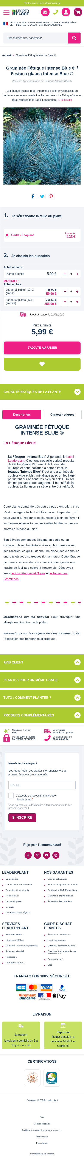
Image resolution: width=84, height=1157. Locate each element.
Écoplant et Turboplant (59, 934)
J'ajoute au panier (42, 347)
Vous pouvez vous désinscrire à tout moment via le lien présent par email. (40, 807)
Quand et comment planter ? (62, 945)
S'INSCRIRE (22, 817)
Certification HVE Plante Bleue (63, 890)
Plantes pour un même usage (30, 680)
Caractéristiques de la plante (32, 392)
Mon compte (66, 12)
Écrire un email (45, 12)
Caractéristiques (62, 414)
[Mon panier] (78, 12)
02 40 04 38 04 (55, 12)
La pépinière (12, 879)
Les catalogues (13, 901)
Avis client (13, 662)
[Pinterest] (37, 855)
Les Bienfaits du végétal (18, 912)
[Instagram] (55, 855)
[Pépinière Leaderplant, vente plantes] (20, 13)
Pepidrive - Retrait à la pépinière (22, 945)
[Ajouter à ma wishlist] (42, 364)
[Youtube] (46, 855)
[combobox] (35, 38)
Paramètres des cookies (42, 1153)
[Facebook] (28, 855)
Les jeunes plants (56, 940)
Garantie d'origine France (60, 896)
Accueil (6, 55)
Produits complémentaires (28, 715)
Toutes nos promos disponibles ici (42, 3)
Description (21, 414)
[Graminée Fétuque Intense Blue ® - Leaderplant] (42, 146)
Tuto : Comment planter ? (27, 697)
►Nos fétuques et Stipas (28, 573)
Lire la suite (65, 99)
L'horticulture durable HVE (19, 884)
